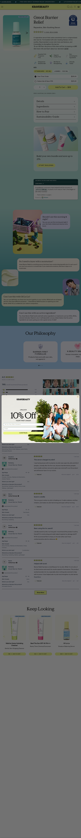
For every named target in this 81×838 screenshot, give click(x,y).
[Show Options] (42, 424)
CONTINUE (23, 433)
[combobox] (22, 424)
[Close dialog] (78, 397)
